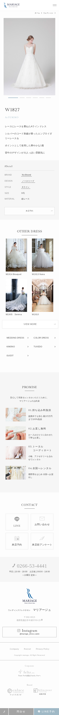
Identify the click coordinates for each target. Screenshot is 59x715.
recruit (27, 649)
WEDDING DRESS (15, 338)
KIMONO (11, 346)
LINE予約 (48, 711)
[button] (13, 97)
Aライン (26, 187)
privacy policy (42, 649)
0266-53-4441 (32, 566)
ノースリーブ (28, 181)
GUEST (10, 355)
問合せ (21, 711)
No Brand (26, 175)
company (14, 649)
